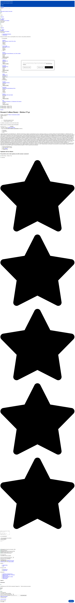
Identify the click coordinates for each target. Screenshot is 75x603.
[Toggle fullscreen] (2, 540)
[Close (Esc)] (0, 540)
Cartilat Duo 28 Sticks (6, 82)
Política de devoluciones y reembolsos (8, 574)
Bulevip (9, 114)
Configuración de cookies (26, 67)
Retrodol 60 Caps (5, 66)
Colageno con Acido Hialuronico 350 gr (8, 88)
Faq (4, 561)
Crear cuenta (10, 11)
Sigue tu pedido (11, 561)
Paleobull (3, 40)
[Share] (1, 540)
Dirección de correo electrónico (5, 595)
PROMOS (2, 19)
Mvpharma (4, 65)
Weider (3, 74)
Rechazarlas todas (40, 67)
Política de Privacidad (10, 560)
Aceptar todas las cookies (48, 67)
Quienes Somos (5, 565)
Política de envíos (5, 577)
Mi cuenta (7, 561)
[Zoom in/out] (3, 540)
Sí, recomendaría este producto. (6, 538)
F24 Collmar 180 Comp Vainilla (7, 94)
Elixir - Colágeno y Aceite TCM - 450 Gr (9, 41)
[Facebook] (2, 588)
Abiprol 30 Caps (5, 60)
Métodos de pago (5, 575)
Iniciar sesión (2, 11)
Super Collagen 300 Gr (6, 46)
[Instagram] (1, 588)
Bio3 (3, 100)
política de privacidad (11, 127)
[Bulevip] (2, 7)
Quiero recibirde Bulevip (11, 128)
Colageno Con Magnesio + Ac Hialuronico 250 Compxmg (11, 101)
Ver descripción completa (16, 114)
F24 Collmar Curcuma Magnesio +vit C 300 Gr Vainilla (11, 53)
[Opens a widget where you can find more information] (71, 601)
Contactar (6, 11)
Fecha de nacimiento (3, 557)
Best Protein (4, 87)
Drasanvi (3, 52)
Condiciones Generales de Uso (7, 573)
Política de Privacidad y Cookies (7, 576)
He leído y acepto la (8, 127)
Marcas (3, 18)
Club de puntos (4, 578)
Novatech (4, 81)
